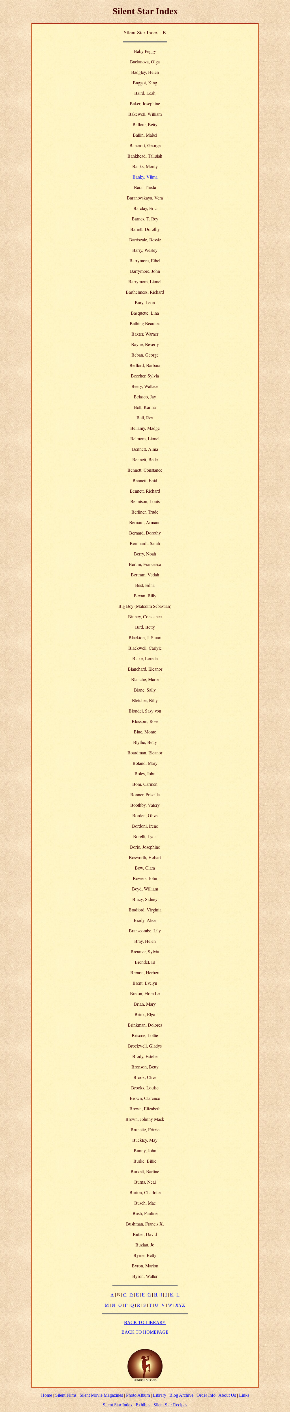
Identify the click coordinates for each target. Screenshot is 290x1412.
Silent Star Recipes (170, 1404)
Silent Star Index (118, 1404)
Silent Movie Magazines (101, 1395)
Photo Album (138, 1395)
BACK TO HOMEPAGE (145, 1332)
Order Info (206, 1395)
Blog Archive (181, 1395)
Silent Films (65, 1395)
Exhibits (143, 1404)
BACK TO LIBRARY (145, 1322)
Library (159, 1395)
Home (46, 1395)
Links (244, 1395)
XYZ (180, 1305)
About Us (227, 1395)
